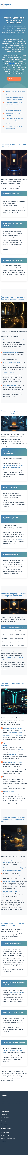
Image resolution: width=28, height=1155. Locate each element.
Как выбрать (4, 1120)
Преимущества (5, 1117)
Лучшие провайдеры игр (8, 1138)
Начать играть (5, 1132)
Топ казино (4, 1124)
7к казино (11, 63)
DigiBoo (7, 5)
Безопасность (5, 1135)
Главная (3, 1141)
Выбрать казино (14, 79)
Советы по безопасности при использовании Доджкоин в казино (14, 121)
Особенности (4, 1114)
